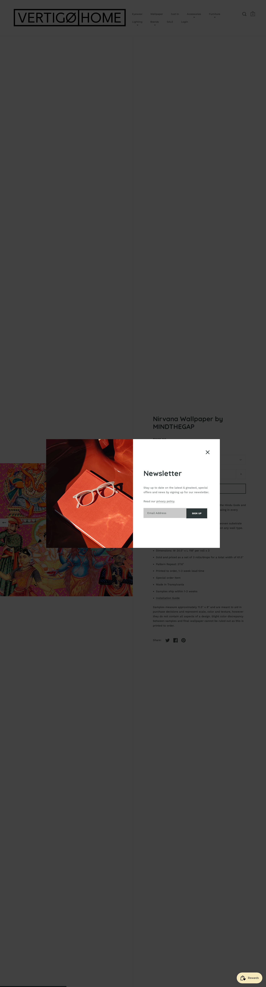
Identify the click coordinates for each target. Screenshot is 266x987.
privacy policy (165, 501)
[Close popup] (207, 452)
